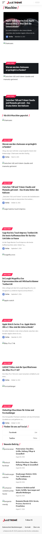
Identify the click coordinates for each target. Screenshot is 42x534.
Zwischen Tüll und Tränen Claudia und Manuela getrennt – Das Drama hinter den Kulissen (20, 103)
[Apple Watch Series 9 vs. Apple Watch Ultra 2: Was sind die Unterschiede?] (21, 310)
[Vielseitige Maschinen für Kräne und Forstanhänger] (21, 396)
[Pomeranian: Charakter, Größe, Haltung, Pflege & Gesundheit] (8, 452)
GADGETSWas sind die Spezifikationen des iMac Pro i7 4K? (19, 368)
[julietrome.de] (14, 2)
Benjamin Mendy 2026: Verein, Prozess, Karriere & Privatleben (27, 503)
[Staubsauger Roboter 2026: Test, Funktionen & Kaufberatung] (8, 477)
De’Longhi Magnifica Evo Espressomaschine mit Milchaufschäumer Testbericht (20, 281)
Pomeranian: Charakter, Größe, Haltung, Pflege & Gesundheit (25, 451)
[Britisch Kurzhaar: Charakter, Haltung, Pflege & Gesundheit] (8, 465)
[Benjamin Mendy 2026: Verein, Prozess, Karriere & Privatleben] (8, 504)
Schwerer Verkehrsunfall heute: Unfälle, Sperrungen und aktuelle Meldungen (28, 490)
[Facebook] (21, 432)
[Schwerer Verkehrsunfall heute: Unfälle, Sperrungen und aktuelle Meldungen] (8, 490)
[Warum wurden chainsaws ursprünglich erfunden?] (21, 52)
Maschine (10, 63)
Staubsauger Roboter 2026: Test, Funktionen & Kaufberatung (26, 476)
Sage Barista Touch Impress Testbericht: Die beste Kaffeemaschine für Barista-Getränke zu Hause (20, 235)
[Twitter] (21, 438)
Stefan (11, 37)
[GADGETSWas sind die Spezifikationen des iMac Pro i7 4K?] (21, 353)
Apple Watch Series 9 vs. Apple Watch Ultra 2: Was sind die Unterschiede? (20, 23)
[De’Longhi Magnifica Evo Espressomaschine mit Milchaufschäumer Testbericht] (21, 264)
